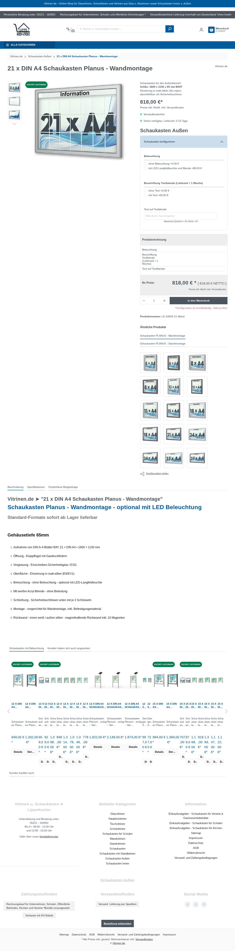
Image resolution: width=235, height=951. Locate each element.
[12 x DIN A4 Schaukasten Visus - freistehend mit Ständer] (144, 680)
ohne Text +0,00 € (158, 190)
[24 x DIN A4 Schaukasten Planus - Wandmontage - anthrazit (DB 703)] (150, 458)
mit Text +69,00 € (158, 195)
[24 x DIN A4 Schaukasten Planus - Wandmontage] (197, 434)
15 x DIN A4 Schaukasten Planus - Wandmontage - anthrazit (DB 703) (188, 705)
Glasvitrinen (117, 813)
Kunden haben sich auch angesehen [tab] (69, 648)
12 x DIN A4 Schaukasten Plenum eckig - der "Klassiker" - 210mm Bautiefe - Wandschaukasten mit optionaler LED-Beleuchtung (73, 705)
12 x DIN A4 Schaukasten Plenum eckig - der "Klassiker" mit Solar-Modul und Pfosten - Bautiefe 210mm (115, 705)
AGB (196, 847)
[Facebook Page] (187, 904)
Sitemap (196, 833)
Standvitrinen (117, 843)
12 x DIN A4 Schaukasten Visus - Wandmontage (149, 705)
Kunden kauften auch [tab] (21, 773)
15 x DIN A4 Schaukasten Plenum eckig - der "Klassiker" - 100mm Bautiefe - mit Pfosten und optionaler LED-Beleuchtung (194, 705)
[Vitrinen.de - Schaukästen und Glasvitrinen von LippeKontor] (22, 30)
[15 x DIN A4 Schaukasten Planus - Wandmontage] (150, 410)
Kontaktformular (49, 836)
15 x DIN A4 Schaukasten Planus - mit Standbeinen (159, 705)
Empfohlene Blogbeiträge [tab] (63, 487)
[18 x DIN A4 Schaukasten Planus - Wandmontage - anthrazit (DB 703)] (150, 434)
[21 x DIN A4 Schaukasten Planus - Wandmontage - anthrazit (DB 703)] (174, 434)
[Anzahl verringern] (144, 300)
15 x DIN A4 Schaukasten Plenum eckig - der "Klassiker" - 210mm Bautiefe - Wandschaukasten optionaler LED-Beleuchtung (214, 705)
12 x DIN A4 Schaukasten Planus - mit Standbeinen (17, 705)
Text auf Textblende (155, 209)
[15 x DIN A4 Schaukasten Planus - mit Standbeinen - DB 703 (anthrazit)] (172, 680)
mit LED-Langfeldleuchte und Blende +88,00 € (175, 168)
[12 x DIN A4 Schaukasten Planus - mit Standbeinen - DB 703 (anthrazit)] (31, 680)
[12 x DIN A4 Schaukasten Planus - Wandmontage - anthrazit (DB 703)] (197, 386)
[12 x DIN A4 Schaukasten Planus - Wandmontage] (174, 386)
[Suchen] (169, 28)
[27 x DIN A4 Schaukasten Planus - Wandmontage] (174, 458)
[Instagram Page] (196, 904)
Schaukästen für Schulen (117, 833)
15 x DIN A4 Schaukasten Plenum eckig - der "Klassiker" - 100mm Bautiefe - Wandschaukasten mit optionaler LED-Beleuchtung (201, 705)
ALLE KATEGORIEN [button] (23, 44)
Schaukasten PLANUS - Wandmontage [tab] (162, 335)
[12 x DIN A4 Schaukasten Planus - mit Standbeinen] (18, 680)
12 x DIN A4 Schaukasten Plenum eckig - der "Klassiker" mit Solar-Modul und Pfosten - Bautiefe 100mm (97, 705)
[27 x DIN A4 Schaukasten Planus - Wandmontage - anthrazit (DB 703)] (197, 458)
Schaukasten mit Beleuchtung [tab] (26, 648)
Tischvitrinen (117, 823)
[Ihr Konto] (201, 30)
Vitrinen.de (16, 56)
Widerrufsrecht (196, 852)
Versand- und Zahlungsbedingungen (195, 857)
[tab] (16, 487)
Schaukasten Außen (164, 130)
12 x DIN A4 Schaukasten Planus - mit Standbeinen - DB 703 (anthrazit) (31, 705)
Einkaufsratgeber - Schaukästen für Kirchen (196, 828)
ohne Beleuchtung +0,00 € (163, 163)
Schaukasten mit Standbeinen (117, 853)
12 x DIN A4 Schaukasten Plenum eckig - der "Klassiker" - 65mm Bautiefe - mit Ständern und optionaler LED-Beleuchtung (79, 705)
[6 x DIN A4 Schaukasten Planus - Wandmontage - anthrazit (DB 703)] (174, 363)
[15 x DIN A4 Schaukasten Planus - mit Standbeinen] (159, 680)
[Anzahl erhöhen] (164, 300)
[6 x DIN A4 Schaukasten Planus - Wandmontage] (150, 363)
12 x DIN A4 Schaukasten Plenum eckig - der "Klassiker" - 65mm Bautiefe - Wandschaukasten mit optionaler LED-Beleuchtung (86, 705)
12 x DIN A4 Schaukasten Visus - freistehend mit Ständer (144, 705)
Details (18, 752)
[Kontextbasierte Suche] (70, 29)
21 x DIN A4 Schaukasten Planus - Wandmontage (87, 56)
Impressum (196, 837)
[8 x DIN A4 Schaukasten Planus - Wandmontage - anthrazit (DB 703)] (150, 386)
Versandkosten (144, 939)
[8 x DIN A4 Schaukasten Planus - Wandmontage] (197, 363)
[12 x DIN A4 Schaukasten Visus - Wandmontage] (149, 680)
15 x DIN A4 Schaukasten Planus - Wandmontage (182, 705)
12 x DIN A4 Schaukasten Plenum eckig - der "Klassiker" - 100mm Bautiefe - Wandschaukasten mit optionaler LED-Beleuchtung (60, 705)
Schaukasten (117, 848)
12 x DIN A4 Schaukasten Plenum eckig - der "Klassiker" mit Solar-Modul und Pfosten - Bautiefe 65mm (133, 705)
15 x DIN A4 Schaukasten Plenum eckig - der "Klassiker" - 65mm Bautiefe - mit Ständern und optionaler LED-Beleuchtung (221, 705)
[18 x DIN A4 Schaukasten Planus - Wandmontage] (197, 410)
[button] (14, 123)
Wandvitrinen (117, 838)
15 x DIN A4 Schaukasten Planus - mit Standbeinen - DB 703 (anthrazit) (172, 705)
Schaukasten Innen (117, 863)
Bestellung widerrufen (117, 923)
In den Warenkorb (199, 300)
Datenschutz (195, 842)
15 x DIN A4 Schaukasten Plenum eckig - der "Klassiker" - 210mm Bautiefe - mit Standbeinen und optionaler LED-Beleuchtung (207, 705)
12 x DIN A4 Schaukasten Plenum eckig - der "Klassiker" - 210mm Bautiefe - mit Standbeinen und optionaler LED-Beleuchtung (66, 705)
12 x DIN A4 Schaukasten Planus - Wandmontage (41, 705)
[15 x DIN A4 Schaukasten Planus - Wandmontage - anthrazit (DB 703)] (174, 410)
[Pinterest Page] (204, 904)
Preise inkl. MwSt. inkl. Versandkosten (162, 107)
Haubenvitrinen (117, 818)
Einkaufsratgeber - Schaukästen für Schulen (195, 823)
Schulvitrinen (117, 828)
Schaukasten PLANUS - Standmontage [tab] (162, 343)
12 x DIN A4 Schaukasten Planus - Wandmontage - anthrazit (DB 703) (47, 705)
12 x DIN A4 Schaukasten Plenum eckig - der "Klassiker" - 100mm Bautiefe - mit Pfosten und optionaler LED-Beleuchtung (53, 705)
